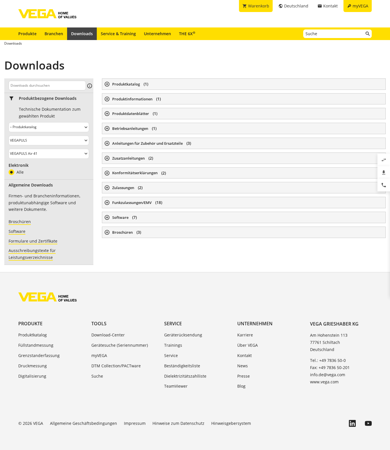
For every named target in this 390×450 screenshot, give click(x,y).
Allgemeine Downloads (31, 185)
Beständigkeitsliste (182, 365)
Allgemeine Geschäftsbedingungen (83, 423)
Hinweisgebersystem (231, 423)
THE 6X (187, 33)
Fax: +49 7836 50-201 (330, 367)
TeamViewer (176, 386)
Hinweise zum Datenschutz (178, 423)
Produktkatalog (32, 335)
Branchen (54, 33)
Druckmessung (32, 365)
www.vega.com (324, 381)
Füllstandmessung (35, 345)
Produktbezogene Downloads (48, 98)
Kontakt (244, 355)
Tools (98, 323)
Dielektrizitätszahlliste (185, 376)
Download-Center (108, 335)
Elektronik (19, 165)
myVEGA (99, 355)
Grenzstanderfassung (39, 355)
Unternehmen (157, 33)
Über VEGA (247, 345)
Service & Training (118, 33)
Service (173, 323)
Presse (243, 376)
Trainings (173, 345)
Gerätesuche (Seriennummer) (119, 345)
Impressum (135, 423)
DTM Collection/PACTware (116, 365)
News (242, 365)
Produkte (27, 33)
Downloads (82, 33)
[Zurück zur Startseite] (47, 297)
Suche (97, 376)
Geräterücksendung (183, 335)
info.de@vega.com (327, 374)
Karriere (245, 335)
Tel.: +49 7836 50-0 (328, 360)
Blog (241, 386)
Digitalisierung (32, 376)
